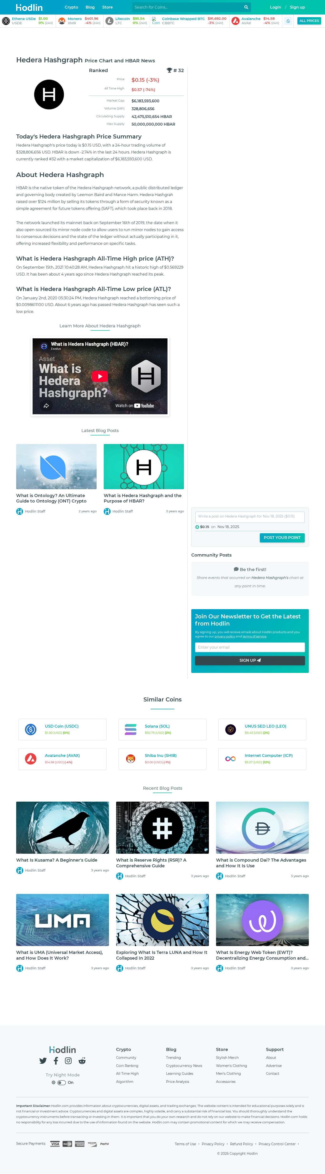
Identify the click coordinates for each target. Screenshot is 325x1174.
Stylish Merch (227, 1058)
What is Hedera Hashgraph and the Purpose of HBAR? (143, 498)
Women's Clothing (231, 1066)
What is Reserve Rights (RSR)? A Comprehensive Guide (151, 863)
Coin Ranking (127, 1066)
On (71, 1082)
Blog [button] (90, 7)
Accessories (226, 1082)
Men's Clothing (228, 1073)
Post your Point (282, 537)
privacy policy (225, 636)
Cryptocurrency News (184, 1066)
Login (275, 7)
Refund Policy (241, 1144)
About (271, 1058)
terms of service (254, 636)
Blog (171, 1049)
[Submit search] (246, 7)
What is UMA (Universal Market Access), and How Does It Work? (59, 955)
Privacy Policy (213, 1144)
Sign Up (248, 660)
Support (275, 1049)
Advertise (274, 1066)
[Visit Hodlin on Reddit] (82, 1061)
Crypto (123, 1049)
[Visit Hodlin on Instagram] (69, 1061)
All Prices (309, 21)
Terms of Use (185, 1144)
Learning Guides (179, 1073)
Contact (272, 1073)
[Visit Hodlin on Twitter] (44, 1061)
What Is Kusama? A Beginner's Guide (56, 860)
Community (126, 1058)
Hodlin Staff (35, 511)
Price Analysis (177, 1082)
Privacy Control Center (277, 1144)
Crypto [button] (71, 7)
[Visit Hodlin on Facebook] (57, 1061)
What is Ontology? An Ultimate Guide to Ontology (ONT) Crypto (51, 498)
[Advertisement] (162, 42)
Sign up (297, 7)
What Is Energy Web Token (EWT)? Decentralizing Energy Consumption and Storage (260, 958)
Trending (173, 1058)
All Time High (127, 1073)
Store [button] (107, 7)
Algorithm (124, 1082)
